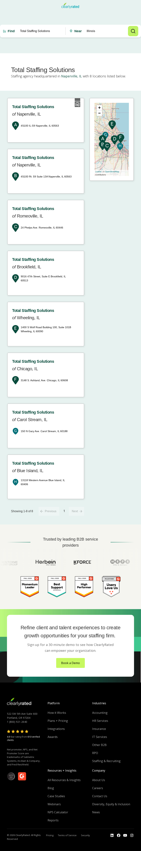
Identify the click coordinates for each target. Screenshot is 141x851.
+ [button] (99, 107)
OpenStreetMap (112, 171)
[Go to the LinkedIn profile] (112, 835)
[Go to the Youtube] (118, 835)
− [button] (99, 113)
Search (133, 31)
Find (11, 31)
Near (78, 31)
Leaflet (98, 171)
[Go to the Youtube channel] (125, 835)
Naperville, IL (71, 76)
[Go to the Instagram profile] (132, 835)
